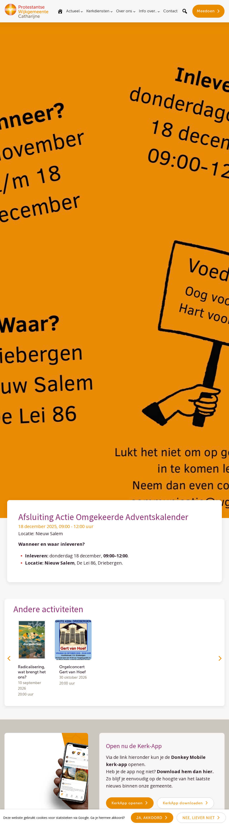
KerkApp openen (127, 803)
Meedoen (206, 11)
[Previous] (9, 658)
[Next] (220, 658)
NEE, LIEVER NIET (198, 818)
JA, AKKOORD (149, 818)
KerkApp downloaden (183, 803)
